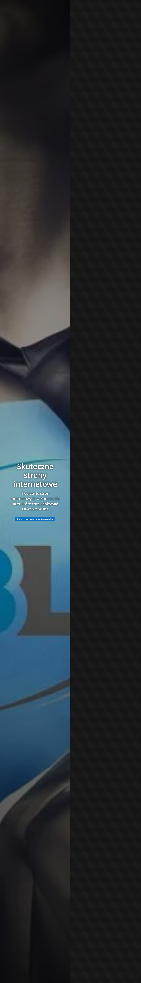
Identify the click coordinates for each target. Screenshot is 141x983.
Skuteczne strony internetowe (35, 475)
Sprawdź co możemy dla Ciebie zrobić (35, 518)
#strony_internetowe (88, 164)
